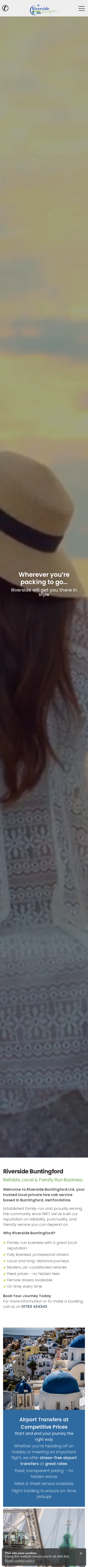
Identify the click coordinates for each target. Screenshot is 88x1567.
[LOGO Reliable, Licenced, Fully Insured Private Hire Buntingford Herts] (44, 8)
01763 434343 (34, 1306)
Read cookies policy (19, 1560)
